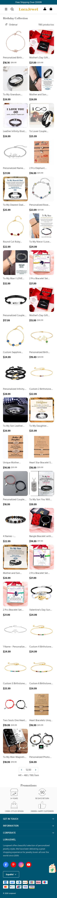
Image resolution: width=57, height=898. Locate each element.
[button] (6, 9)
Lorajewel (12, 893)
